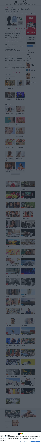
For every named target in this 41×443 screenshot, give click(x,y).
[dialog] (20, 437)
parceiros (6, 436)
